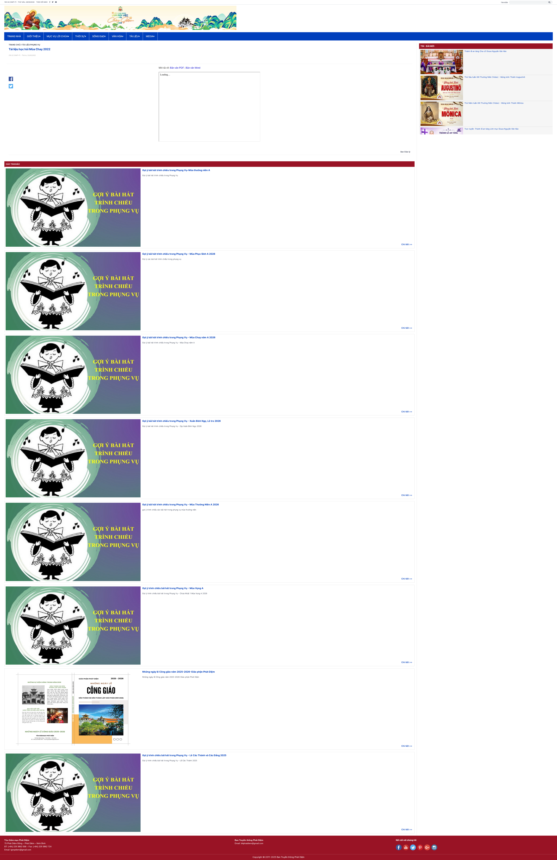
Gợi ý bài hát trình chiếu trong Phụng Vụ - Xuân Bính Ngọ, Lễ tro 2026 (181, 420)
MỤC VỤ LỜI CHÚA (58, 36)
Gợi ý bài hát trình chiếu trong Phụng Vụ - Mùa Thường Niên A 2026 (180, 504)
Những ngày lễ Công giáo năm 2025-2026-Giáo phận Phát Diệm (178, 671)
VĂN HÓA (117, 36)
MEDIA (150, 36)
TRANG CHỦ (14, 45)
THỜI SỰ (80, 36)
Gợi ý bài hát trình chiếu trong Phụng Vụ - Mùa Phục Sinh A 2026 (178, 253)
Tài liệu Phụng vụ (31, 45)
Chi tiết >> (406, 244)
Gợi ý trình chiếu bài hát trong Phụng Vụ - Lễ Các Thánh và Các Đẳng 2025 (184, 755)
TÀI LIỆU (134, 36)
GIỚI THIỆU (33, 36)
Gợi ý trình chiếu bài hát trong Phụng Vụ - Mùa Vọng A (172, 588)
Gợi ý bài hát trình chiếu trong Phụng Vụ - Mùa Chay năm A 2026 (178, 337)
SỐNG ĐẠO (99, 36)
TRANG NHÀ (14, 36)
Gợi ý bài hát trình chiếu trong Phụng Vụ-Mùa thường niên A (176, 170)
